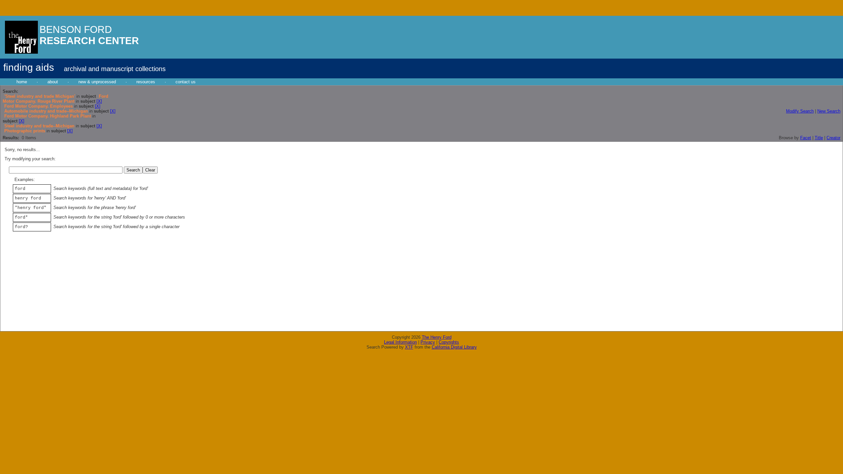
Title (819, 137)
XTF (409, 347)
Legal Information (400, 342)
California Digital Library (454, 347)
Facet (805, 137)
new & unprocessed (97, 81)
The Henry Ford (436, 337)
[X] (99, 101)
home (21, 81)
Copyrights (449, 342)
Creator (833, 137)
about (52, 81)
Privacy (428, 342)
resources (145, 81)
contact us (186, 81)
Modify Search (800, 111)
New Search (828, 111)
